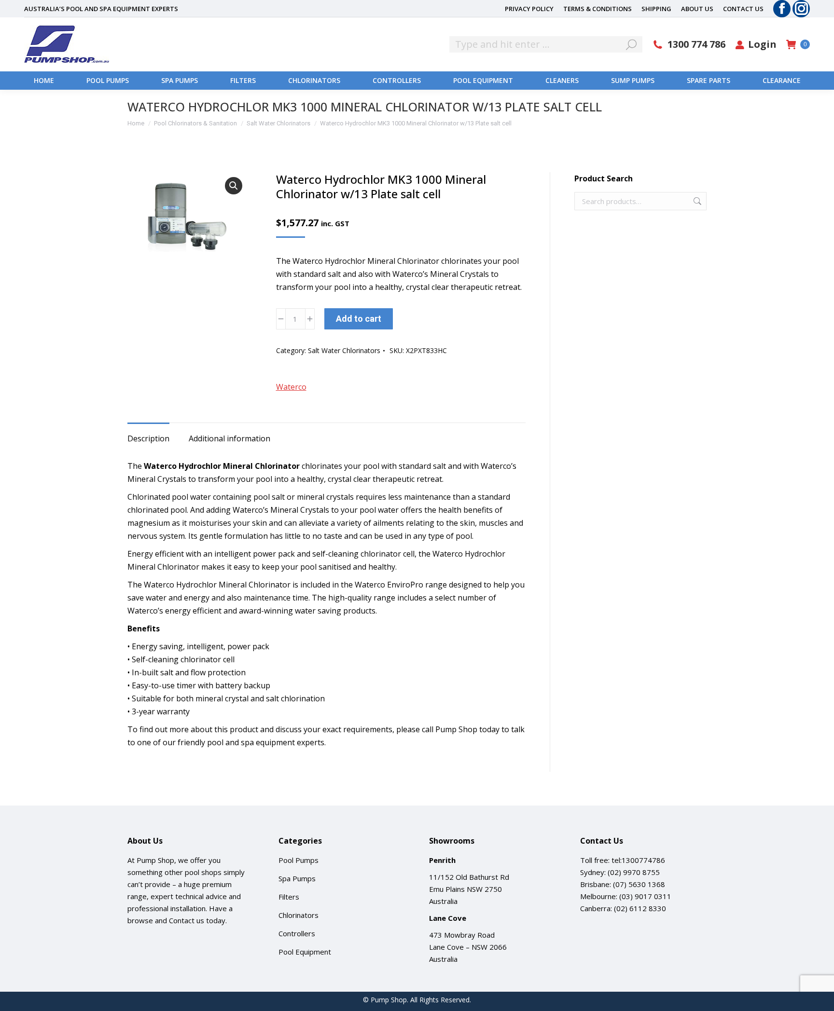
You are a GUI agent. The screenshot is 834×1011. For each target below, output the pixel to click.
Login (762, 44)
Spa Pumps (297, 878)
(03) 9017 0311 (645, 896)
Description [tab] (148, 438)
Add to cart (358, 319)
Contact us (186, 920)
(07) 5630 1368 (639, 884)
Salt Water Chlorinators (344, 350)
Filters (288, 897)
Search (696, 201)
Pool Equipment (304, 951)
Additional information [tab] (229, 438)
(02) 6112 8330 (640, 908)
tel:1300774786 (638, 860)
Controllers (296, 933)
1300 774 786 (696, 44)
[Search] (631, 44)
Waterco (291, 387)
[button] (233, 185)
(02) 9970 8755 (634, 872)
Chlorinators (298, 915)
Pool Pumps (298, 860)
